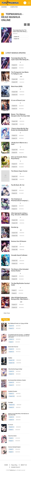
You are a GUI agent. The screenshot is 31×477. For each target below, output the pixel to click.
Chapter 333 (14, 222)
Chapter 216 (14, 232)
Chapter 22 (11, 351)
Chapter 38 (14, 278)
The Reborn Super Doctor (19, 171)
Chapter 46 (14, 190)
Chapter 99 (14, 152)
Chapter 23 (11, 349)
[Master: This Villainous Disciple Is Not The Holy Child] (5, 119)
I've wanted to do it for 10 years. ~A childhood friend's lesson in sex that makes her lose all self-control (19, 336)
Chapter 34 (11, 419)
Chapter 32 (14, 166)
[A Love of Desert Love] (5, 105)
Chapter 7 (14, 290)
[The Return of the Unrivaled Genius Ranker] (5, 274)
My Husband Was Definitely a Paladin (17, 380)
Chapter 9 (11, 341)
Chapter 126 (11, 360)
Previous (25, 24)
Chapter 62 (16, 38)
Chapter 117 (14, 263)
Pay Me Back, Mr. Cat (17, 185)
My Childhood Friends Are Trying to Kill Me (18, 323)
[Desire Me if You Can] (4, 350)
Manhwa (4, 7)
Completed (14, 7)
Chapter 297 (14, 82)
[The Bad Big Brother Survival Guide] (5, 288)
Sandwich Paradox (12, 391)
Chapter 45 (14, 193)
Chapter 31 (14, 208)
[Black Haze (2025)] (5, 91)
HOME (6, 465)
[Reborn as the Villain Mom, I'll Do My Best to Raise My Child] (4, 416)
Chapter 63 (16, 36)
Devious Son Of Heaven (18, 241)
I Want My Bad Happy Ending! (15, 369)
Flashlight (10, 402)
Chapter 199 (14, 121)
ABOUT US (24, 465)
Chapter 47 (11, 393)
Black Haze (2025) (16, 86)
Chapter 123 (11, 362)
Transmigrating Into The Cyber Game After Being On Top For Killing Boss (20, 30)
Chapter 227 (14, 94)
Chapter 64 (11, 407)
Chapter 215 (14, 235)
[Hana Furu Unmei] (4, 439)
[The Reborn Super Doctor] (5, 176)
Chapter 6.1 (11, 426)
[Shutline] (4, 361)
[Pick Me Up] (5, 232)
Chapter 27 (11, 385)
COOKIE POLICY (15, 467)
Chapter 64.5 (11, 404)
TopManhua (12, 470)
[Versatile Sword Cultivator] (5, 260)
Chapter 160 (14, 179)
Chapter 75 (14, 138)
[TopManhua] (10, 2)
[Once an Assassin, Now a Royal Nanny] (5, 161)
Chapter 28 (11, 382)
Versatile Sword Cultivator (19, 255)
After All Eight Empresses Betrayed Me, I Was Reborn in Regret (20, 299)
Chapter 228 (14, 91)
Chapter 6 (14, 293)
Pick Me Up (14, 227)
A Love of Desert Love (18, 100)
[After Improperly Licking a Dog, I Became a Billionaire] (5, 218)
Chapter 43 (11, 373)
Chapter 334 (14, 220)
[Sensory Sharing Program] (4, 450)
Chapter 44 (11, 371)
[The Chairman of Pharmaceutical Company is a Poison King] (5, 203)
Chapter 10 (11, 339)
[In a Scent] (4, 428)
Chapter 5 (11, 440)
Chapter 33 (14, 163)
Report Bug (14, 465)
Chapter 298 (14, 79)
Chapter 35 (14, 108)
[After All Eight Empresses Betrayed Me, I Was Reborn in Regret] (5, 302)
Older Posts (6, 313)
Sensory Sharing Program (14, 447)
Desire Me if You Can (13, 346)
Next (28, 24)
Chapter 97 (11, 328)
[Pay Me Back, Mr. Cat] (5, 189)
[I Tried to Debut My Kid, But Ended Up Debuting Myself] (5, 133)
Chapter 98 (11, 325)
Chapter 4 (11, 451)
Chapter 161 (14, 176)
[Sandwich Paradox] (4, 394)
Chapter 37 (14, 304)
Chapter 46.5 (11, 396)
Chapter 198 (14, 124)
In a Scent (10, 424)
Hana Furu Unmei (12, 435)
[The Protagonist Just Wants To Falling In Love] (5, 77)
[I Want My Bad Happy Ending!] (4, 372)
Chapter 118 (14, 260)
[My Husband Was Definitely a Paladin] (4, 383)
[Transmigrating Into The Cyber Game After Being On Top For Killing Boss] (5, 63)
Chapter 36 (14, 105)
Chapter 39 (14, 276)
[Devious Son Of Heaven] (5, 246)
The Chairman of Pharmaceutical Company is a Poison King (20, 200)
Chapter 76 (14, 135)
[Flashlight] (4, 405)
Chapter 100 (14, 149)
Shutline (10, 358)
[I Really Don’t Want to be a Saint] (5, 147)
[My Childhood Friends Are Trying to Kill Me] (4, 326)
